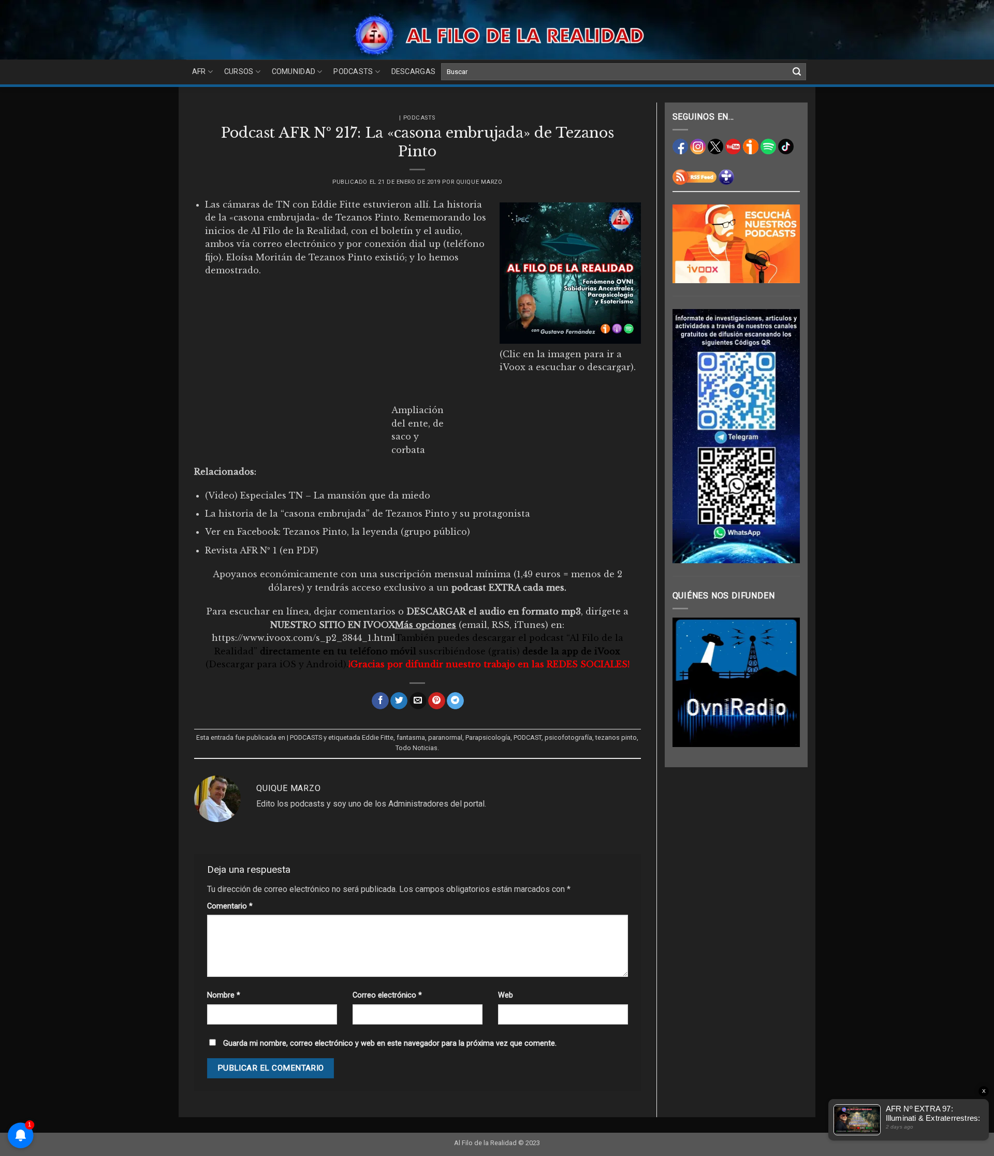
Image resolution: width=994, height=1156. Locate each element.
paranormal (445, 737)
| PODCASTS (417, 117)
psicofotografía (568, 737)
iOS (288, 664)
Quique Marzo (479, 182)
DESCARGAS (413, 71)
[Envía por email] (418, 701)
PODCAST (528, 737)
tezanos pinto (616, 737)
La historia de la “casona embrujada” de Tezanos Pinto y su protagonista (367, 513)
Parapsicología (487, 737)
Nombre (223, 995)
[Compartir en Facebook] (380, 701)
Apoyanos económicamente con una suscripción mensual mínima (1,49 (374, 574)
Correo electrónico (387, 995)
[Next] (784, 682)
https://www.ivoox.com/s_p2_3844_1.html (304, 638)
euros (549, 574)
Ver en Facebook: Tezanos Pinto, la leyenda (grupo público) (337, 531)
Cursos (239, 71)
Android (324, 664)
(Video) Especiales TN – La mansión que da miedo (317, 495)
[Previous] (688, 682)
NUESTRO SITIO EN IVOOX (332, 625)
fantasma (411, 737)
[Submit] (797, 72)
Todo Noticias (416, 748)
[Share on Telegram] (455, 701)
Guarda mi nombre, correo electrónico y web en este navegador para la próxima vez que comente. (390, 1043)
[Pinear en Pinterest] (436, 701)
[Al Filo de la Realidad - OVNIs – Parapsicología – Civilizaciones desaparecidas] (497, 35)
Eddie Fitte (377, 737)
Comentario (230, 906)
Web (505, 995)
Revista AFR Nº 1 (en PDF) (261, 550)
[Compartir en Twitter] (398, 701)
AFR (199, 71)
